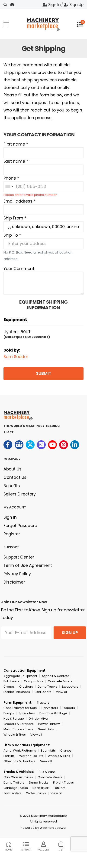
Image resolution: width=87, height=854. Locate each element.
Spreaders (27, 713)
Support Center (18, 557)
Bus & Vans (47, 771)
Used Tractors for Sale (20, 707)
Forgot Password (20, 525)
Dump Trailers (13, 782)
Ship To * (12, 235)
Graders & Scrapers (18, 723)
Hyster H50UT (17, 332)
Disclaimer (14, 582)
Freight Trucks (63, 782)
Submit (43, 373)
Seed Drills (46, 729)
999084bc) (41, 337)
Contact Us (14, 477)
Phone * (11, 178)
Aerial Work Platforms (19, 750)
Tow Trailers (12, 793)
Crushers (26, 686)
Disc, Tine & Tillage (53, 713)
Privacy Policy (17, 574)
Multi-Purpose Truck (18, 729)
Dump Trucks (47, 686)
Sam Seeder (15, 356)
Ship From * (14, 218)
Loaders (69, 707)
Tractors (43, 702)
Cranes (9, 686)
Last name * (15, 161)
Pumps (8, 713)
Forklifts (9, 755)
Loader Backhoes (16, 691)
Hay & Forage (13, 718)
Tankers (59, 787)
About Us (12, 469)
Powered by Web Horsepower (44, 827)
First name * (15, 144)
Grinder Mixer (38, 718)
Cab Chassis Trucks (18, 777)
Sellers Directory (19, 494)
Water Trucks (36, 793)
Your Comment (18, 268)
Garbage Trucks (15, 787)
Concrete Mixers (60, 681)
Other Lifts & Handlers (19, 761)
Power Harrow (49, 723)
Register (11, 534)
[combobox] (9, 187)
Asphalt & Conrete (55, 675)
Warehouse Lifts (31, 755)
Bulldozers (11, 681)
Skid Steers (43, 691)
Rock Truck (40, 787)
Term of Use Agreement (27, 565)
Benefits (11, 486)
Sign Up (76, 4)
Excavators (70, 686)
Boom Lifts (48, 750)
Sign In (54, 4)
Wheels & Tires (14, 734)
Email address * (19, 201)
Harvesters (50, 707)
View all (62, 691)
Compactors (33, 681)
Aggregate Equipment (20, 675)
